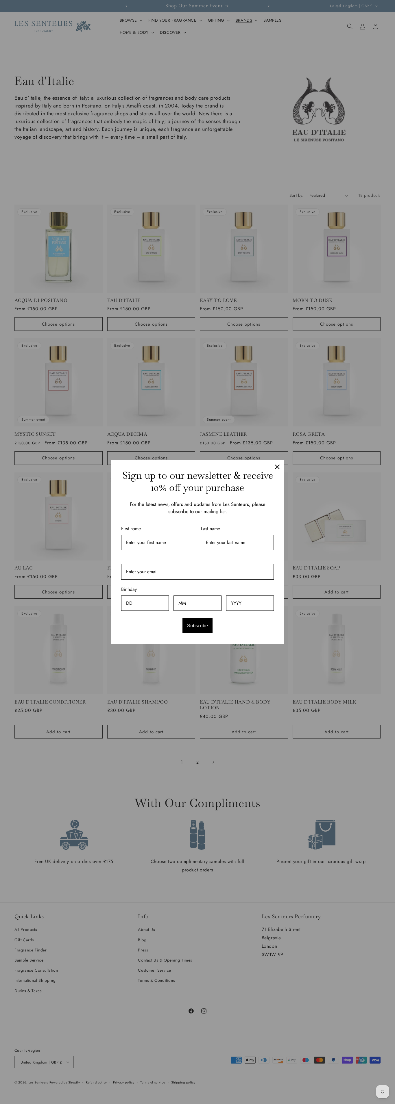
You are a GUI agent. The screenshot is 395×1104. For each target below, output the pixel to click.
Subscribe (197, 625)
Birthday (129, 589)
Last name (210, 528)
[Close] (277, 467)
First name (131, 528)
